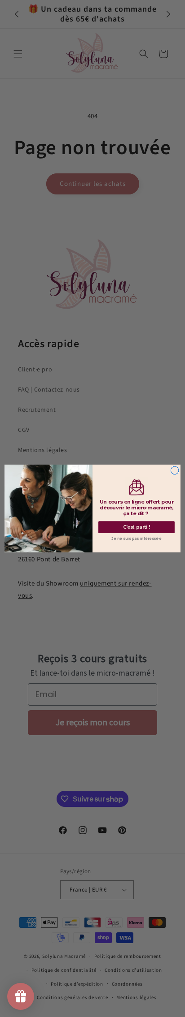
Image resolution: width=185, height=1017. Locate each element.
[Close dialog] (175, 470)
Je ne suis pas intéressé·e (136, 539)
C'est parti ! (136, 527)
